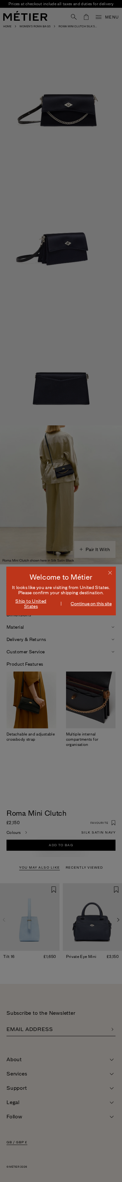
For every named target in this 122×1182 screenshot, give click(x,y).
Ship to (30, 604)
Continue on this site (91, 603)
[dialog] (61, 591)
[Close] (110, 572)
